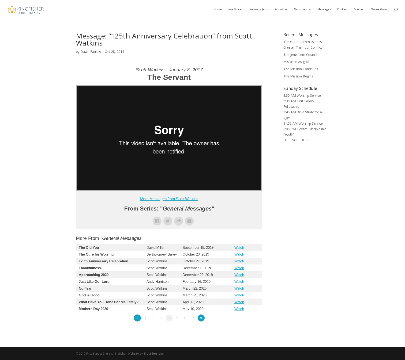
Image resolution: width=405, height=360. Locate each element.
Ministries (300, 9)
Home (218, 9)
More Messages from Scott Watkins (169, 199)
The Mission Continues (300, 69)
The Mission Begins (298, 76)
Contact (342, 9)
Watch (239, 247)
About (279, 9)
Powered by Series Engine (245, 331)
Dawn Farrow (90, 51)
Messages (324, 9)
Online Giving (380, 9)
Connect (359, 9)
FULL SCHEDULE (296, 140)
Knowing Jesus (259, 9)
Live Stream (236, 9)
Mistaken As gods (296, 61)
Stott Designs (153, 354)
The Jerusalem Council (300, 54)
